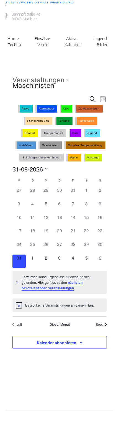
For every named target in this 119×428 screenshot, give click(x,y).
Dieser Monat (60, 324)
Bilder (102, 44)
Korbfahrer (25, 145)
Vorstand (93, 157)
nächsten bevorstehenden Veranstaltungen (52, 285)
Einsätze (42, 38)
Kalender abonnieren (56, 342)
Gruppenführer (53, 133)
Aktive (71, 38)
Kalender (72, 44)
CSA (66, 108)
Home (13, 38)
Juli (19, 324)
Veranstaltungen (38, 80)
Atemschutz (46, 108)
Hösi (75, 133)
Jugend (100, 38)
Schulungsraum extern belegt (41, 157)
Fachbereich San (38, 120)
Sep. (99, 324)
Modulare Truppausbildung (85, 145)
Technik (14, 44)
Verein (42, 44)
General (29, 133)
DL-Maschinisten (88, 108)
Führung (63, 120)
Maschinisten (50, 145)
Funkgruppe (86, 120)
